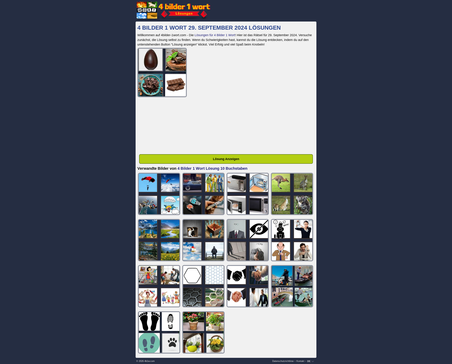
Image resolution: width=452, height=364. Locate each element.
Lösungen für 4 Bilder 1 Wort (215, 35)
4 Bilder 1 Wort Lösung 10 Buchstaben (212, 168)
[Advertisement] (226, 126)
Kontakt (300, 361)
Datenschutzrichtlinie (283, 361)
